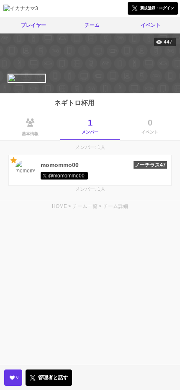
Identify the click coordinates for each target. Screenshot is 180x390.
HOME (59, 206)
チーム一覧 (85, 206)
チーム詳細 (115, 206)
